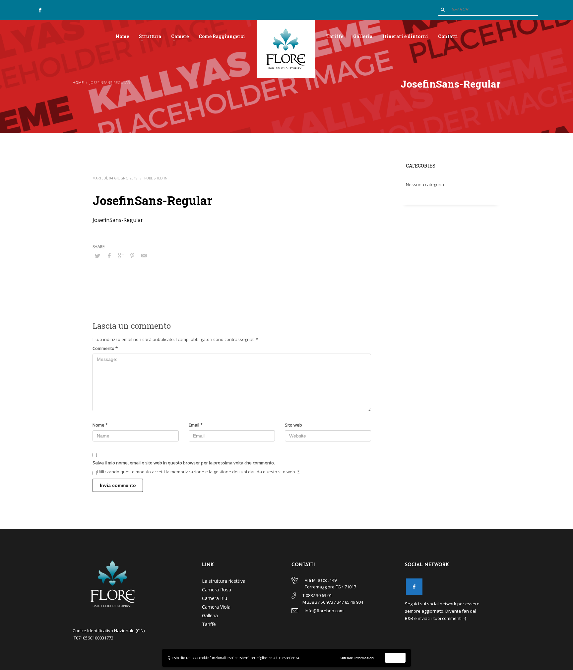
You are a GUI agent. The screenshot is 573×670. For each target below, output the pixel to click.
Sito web (293, 425)
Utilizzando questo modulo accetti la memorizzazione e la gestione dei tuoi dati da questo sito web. (198, 472)
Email (196, 425)
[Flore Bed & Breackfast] (414, 586)
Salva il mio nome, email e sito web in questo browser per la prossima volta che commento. (184, 463)
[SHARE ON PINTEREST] (132, 255)
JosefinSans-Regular (118, 220)
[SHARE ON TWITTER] (97, 256)
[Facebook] (40, 10)
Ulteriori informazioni (357, 658)
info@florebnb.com (324, 611)
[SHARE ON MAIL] (144, 255)
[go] (442, 9)
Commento (105, 348)
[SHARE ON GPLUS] (121, 255)
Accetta (395, 657)
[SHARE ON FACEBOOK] (109, 255)
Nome (100, 425)
